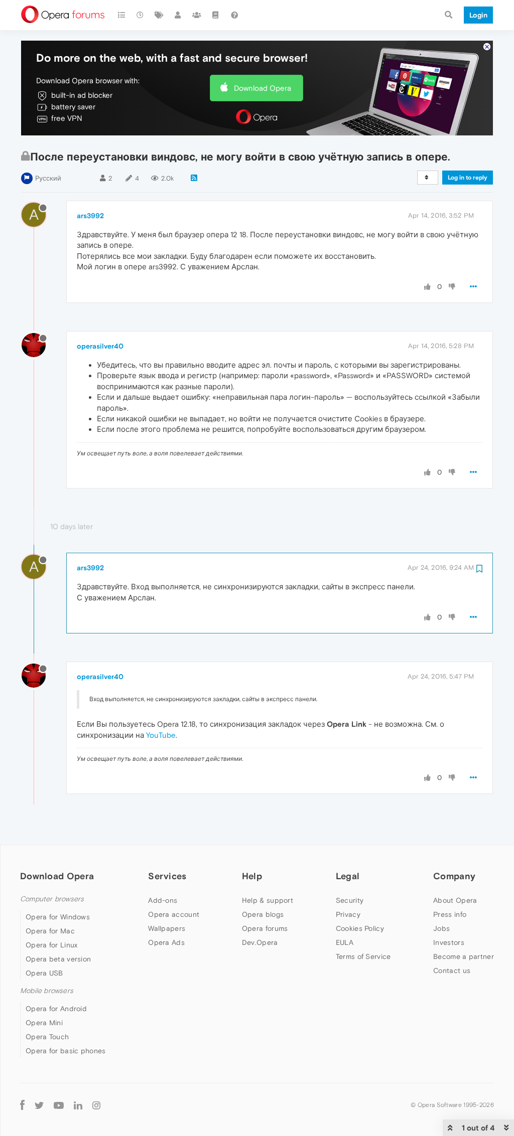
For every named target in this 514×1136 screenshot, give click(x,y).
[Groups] (196, 15)
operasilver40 (100, 346)
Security (349, 900)
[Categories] (121, 15)
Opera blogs (263, 914)
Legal (348, 876)
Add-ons (162, 900)
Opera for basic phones (66, 1051)
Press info (449, 914)
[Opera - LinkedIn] (78, 1104)
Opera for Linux (52, 945)
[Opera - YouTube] (59, 1104)
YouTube (161, 735)
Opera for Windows (58, 917)
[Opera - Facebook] (22, 1104)
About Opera (455, 900)
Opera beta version (58, 959)
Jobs (441, 928)
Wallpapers (166, 928)
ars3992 (90, 216)
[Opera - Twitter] (39, 1104)
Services (167, 876)
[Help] (234, 15)
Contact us (451, 970)
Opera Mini (44, 1023)
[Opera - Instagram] (96, 1104)
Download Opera (262, 88)
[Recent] (140, 15)
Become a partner (463, 956)
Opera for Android (56, 1009)
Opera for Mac (50, 931)
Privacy (348, 914)
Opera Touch (47, 1037)
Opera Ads (166, 942)
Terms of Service (363, 956)
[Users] (178, 15)
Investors (448, 942)
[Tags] (159, 15)
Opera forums (265, 928)
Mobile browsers (46, 991)
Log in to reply (467, 177)
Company (454, 876)
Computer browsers (52, 899)
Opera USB (44, 973)
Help (252, 876)
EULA (344, 942)
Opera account (173, 914)
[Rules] (215, 15)
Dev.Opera (260, 942)
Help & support (267, 900)
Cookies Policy (360, 928)
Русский (48, 178)
